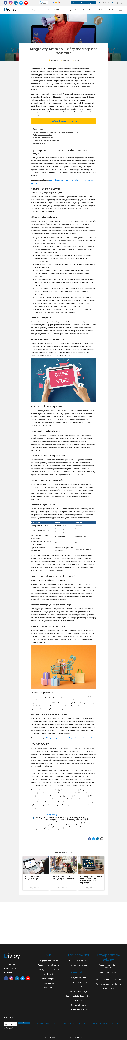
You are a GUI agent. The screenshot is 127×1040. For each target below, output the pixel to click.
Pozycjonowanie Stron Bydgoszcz (108, 973)
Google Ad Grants (78, 1005)
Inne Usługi (67, 10)
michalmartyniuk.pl (52, 1037)
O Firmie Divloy (43, 1023)
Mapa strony (116, 1023)
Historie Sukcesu (89, 10)
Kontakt (112, 10)
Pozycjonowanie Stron (48, 960)
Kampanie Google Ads (78, 960)
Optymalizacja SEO (48, 979)
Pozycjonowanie (38, 10)
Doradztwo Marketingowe (78, 1009)
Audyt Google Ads (78, 978)
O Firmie (102, 10)
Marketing (54, 60)
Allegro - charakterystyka (43, 135)
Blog (77, 10)
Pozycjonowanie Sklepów (48, 965)
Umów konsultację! (63, 121)
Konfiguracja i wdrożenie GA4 (78, 996)
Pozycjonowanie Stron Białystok (108, 966)
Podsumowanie (39, 143)
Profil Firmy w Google (78, 991)
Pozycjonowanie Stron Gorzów (108, 984)
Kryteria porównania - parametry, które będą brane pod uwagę (56, 132)
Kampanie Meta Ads (78, 965)
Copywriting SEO (48, 983)
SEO (48, 955)
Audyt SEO (48, 974)
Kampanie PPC (53, 10)
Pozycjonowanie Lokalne (49, 969)
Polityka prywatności (99, 1023)
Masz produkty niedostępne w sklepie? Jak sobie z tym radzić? (69, 738)
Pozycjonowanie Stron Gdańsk (108, 979)
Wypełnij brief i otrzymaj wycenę (83, 3)
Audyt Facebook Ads (78, 982)
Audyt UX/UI (78, 987)
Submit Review (24, 1023)
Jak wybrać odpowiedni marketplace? (47, 140)
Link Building (48, 988)
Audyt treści (78, 1000)
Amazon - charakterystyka (43, 138)
